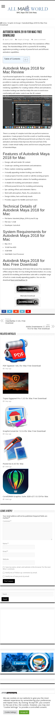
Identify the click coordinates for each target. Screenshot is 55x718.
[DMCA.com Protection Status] (9, 693)
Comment (7, 521)
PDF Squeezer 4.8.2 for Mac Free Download (22, 366)
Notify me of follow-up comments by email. (21, 573)
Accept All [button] (24, 712)
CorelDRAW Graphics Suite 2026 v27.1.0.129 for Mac (25, 496)
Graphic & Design (14, 23)
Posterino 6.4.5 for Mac (13, 464)
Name (5, 543)
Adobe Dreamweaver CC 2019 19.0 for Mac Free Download (38, 327)
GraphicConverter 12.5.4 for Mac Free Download (24, 431)
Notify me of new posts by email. (17, 576)
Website (6, 559)
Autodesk (16, 225)
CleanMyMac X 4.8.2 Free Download (15, 321)
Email (5, 551)
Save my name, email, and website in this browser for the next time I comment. (27, 568)
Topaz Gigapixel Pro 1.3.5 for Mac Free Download (24, 398)
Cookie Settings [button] (10, 712)
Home (4, 23)
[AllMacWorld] (27, 9)
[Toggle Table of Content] (24, 60)
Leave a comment (40, 39)
